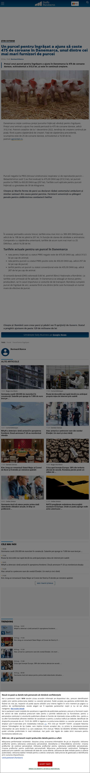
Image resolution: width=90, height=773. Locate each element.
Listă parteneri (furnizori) (12, 758)
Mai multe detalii (17, 708)
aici (45, 724)
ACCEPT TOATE (45, 764)
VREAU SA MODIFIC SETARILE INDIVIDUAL (44, 769)
